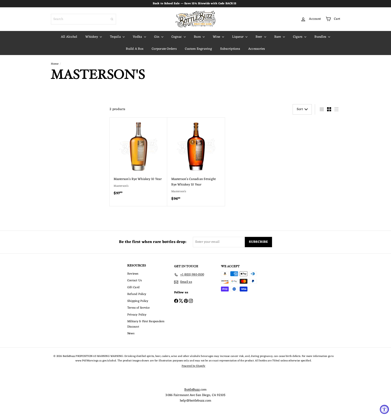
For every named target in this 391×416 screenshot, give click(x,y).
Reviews (132, 274)
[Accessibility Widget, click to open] (384, 409)
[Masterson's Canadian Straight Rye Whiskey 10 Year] (196, 162)
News (130, 333)
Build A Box (135, 49)
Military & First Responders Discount (145, 324)
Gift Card (133, 287)
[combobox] (83, 19)
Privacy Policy (136, 315)
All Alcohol (69, 37)
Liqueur (238, 37)
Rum (198, 37)
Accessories (256, 49)
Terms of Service (138, 308)
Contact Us (134, 280)
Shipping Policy (137, 301)
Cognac (177, 37)
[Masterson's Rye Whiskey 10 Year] (138, 159)
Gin (157, 37)
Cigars (298, 37)
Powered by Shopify (193, 366)
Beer (259, 37)
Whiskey (92, 37)
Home (54, 64)
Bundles (320, 37)
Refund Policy (136, 294)
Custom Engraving (198, 49)
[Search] (112, 19)
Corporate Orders (164, 49)
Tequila (116, 37)
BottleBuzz (192, 390)
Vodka (138, 37)
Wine (217, 37)
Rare (278, 37)
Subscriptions (230, 49)
